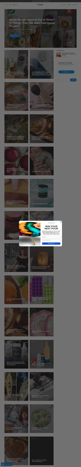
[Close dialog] (60, 222)
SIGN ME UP (51, 243)
